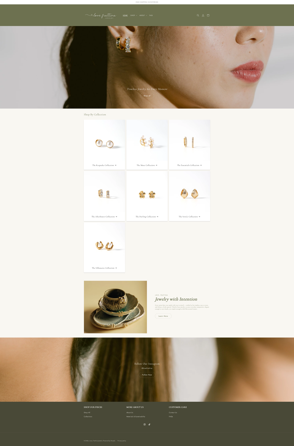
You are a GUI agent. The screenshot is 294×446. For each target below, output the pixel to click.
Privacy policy (122, 441)
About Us (129, 412)
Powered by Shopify (109, 441)
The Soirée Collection (188, 216)
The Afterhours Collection (103, 216)
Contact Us (173, 412)
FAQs (171, 416)
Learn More (163, 316)
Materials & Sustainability (135, 416)
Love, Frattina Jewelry (96, 441)
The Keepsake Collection (103, 165)
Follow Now (147, 375)
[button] (133, 15)
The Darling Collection (146, 216)
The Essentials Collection (188, 165)
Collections (88, 416)
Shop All (87, 412)
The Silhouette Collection (103, 268)
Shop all (147, 95)
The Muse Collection (146, 165)
